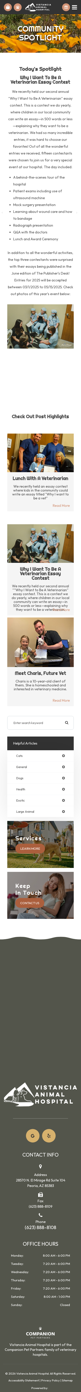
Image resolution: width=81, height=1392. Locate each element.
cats (19, 755)
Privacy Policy (50, 1380)
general (21, 766)
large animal (25, 811)
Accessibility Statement (23, 1380)
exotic (20, 800)
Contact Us (29, 903)
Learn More (30, 849)
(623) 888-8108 (40, 1227)
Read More (61, 505)
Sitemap (67, 1380)
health (20, 789)
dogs (19, 778)
